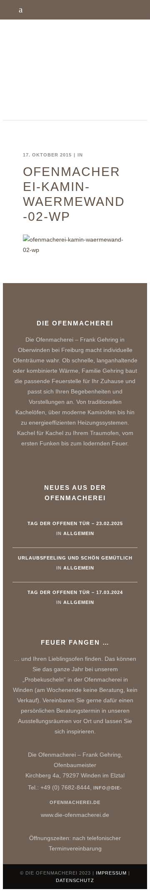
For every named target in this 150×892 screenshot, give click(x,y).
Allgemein (78, 533)
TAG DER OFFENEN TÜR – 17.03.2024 (75, 592)
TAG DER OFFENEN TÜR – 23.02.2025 (75, 523)
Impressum (111, 872)
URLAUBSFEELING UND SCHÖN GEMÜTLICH (75, 557)
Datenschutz (75, 880)
